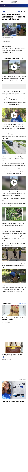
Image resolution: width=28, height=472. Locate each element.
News (3, 11)
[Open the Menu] (2, 2)
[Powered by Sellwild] (24, 379)
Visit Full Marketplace (22, 303)
